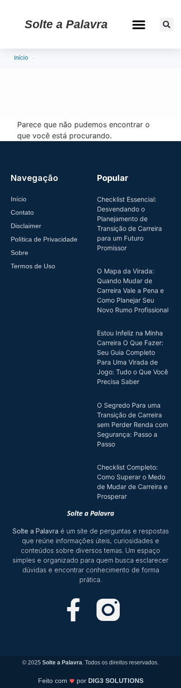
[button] (139, 24)
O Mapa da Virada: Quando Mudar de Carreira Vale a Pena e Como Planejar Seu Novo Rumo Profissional (132, 290)
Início (21, 57)
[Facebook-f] (73, 609)
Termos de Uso (33, 266)
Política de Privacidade (44, 239)
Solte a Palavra (66, 24)
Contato (22, 212)
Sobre (19, 252)
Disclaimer (26, 225)
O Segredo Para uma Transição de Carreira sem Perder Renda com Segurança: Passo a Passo (132, 424)
